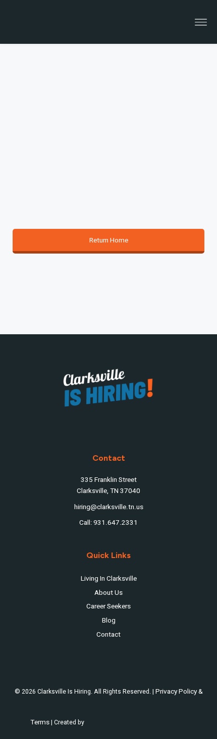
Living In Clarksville (109, 579)
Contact (108, 635)
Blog (109, 620)
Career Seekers (108, 606)
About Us (108, 593)
